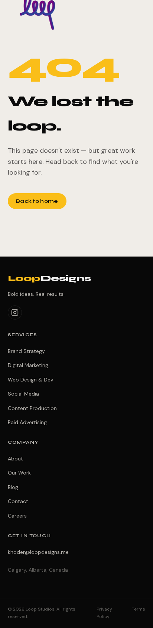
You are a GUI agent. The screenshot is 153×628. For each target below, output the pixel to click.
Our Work (19, 472)
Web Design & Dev (30, 379)
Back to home (37, 201)
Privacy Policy (104, 612)
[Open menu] (138, 12)
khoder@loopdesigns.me (38, 552)
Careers (17, 515)
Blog (13, 487)
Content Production (32, 408)
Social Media (23, 393)
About (15, 458)
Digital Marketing (28, 365)
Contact (18, 501)
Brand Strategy (26, 351)
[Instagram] (15, 312)
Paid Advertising (27, 422)
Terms (138, 609)
